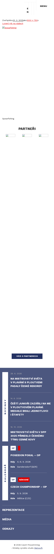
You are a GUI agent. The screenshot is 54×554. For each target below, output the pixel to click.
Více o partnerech (27, 356)
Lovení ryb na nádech (12, 23)
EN (28, 8)
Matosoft (38, 548)
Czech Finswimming (12, 6)
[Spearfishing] (27, 71)
